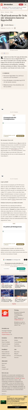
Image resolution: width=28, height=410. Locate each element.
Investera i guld (5, 369)
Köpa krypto (4, 363)
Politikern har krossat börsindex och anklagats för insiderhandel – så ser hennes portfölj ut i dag (14, 8)
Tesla (17, 57)
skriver (14, 199)
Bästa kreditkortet (5, 351)
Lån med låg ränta (18, 355)
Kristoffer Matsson (8, 25)
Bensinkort (4, 357)
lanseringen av (15, 148)
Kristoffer (17, 378)
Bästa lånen (16, 351)
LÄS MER (17, 407)
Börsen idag (4, 340)
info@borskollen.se (18, 319)
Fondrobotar (16, 344)
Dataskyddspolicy (22, 270)
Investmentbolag (17, 342)
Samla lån (16, 357)
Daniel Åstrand (5, 332)
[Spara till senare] (15, 28)
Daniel (23, 378)
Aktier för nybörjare (6, 342)
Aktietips (16, 340)
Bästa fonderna (17, 346)
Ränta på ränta (5, 346)
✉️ (14, 25)
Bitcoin (3, 365)
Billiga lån (16, 353)
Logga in (21, 4)
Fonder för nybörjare (6, 344)
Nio (19, 143)
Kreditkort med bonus (6, 355)
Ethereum (4, 367)
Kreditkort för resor (6, 353)
